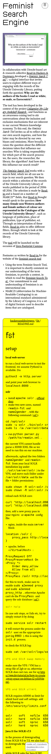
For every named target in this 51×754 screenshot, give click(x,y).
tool (10, 243)
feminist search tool (30, 259)
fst (38, 321)
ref (35, 415)
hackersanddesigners (22, 321)
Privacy (31, 749)
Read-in (31, 73)
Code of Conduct (37, 744)
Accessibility (35, 746)
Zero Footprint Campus (29, 246)
